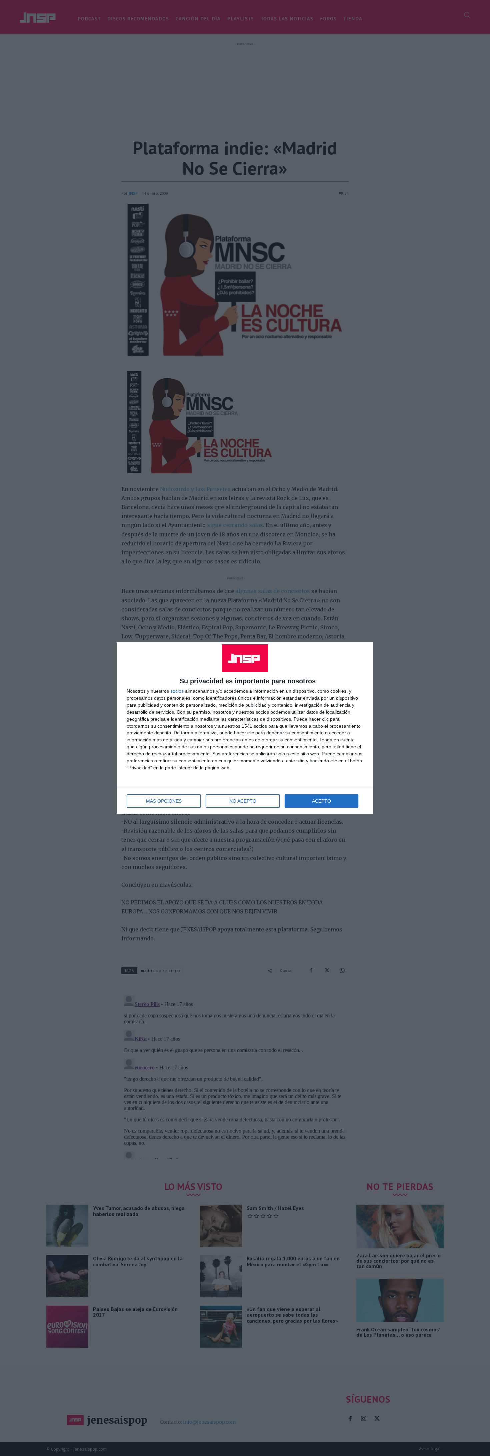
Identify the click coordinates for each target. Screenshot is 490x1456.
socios (177, 691)
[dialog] (245, 728)
